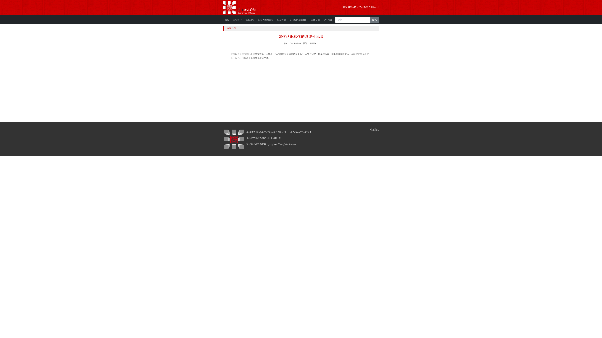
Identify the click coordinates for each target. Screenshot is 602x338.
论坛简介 (237, 20)
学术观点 (328, 20)
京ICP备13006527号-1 (300, 132)
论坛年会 (281, 20)
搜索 (374, 19)
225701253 (363, 7)
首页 (227, 20)
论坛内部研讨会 (265, 20)
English (375, 7)
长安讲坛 (250, 20)
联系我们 (374, 129)
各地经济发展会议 (298, 20)
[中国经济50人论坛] (243, 7)
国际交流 (315, 20)
